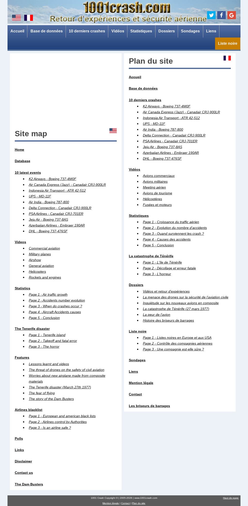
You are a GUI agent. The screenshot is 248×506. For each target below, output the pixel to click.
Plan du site (138, 503)
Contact (125, 503)
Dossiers (166, 31)
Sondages (190, 31)
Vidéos (117, 31)
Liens (211, 31)
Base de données (47, 31)
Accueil (17, 31)
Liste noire (227, 43)
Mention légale (110, 503)
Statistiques (141, 31)
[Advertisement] (65, 92)
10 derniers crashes (87, 31)
